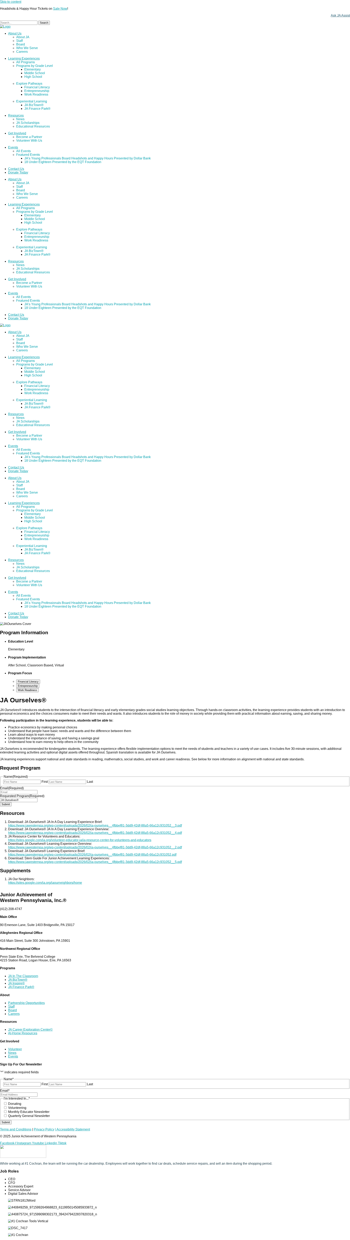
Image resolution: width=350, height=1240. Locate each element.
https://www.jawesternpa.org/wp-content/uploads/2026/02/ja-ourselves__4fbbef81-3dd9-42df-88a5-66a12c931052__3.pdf (95, 825)
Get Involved (17, 133)
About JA (22, 37)
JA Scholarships (27, 122)
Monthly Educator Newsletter (28, 1112)
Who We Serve (27, 48)
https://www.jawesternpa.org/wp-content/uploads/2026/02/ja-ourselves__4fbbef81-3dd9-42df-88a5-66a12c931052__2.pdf (95, 847)
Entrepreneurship (36, 91)
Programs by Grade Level (34, 65)
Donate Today (18, 172)
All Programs (25, 62)
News (20, 119)
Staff (19, 40)
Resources (16, 115)
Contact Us (16, 169)
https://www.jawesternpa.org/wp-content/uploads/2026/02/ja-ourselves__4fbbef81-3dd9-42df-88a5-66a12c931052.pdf (92, 854)
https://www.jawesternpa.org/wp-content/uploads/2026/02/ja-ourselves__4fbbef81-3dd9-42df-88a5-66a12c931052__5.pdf (95, 862)
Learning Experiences (24, 58)
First (45, 781)
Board (20, 44)
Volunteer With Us (29, 140)
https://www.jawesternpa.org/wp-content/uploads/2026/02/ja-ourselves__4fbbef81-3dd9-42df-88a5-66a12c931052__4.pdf (95, 832)
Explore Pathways (29, 83)
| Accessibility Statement (72, 1129)
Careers (22, 51)
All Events (23, 151)
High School (33, 76)
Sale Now (60, 8)
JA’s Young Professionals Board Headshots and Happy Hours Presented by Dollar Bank (87, 158)
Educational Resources (33, 126)
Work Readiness (36, 94)
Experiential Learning (31, 101)
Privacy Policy (44, 1129)
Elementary (32, 69)
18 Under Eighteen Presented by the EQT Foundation (62, 162)
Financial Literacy (37, 87)
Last (90, 781)
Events (13, 147)
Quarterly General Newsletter (29, 1116)
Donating (14, 1103)
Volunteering (17, 1107)
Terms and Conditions (15, 1129)
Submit (6, 804)
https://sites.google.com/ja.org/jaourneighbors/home (45, 882)
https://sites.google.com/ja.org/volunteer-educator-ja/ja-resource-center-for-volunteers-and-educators (79, 840)
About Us (14, 33)
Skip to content (10, 1)
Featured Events (28, 154)
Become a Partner (29, 137)
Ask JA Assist (340, 15)
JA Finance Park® (37, 108)
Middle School (34, 73)
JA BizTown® (34, 105)
